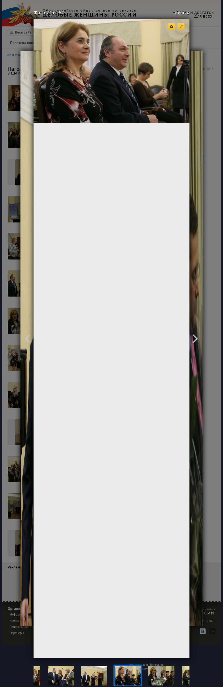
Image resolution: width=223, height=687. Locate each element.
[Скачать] (171, 26)
